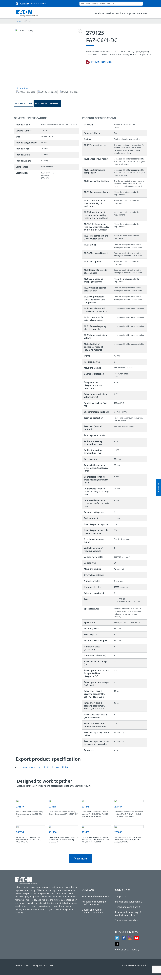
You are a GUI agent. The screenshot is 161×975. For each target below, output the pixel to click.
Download (23, 88)
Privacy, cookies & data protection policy (34, 965)
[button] (158, 487)
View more (80, 858)
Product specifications (101, 61)
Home (18, 21)
